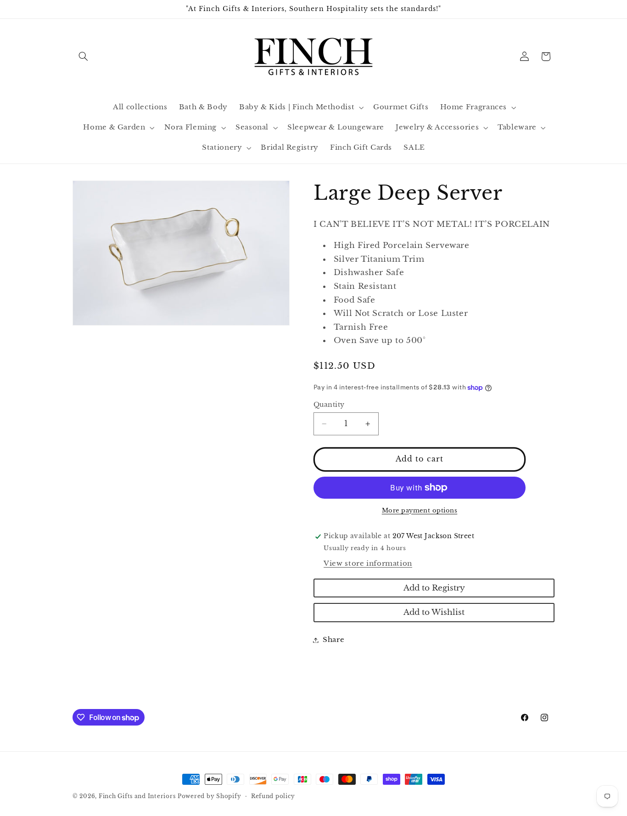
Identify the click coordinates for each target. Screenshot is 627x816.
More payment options (420, 510)
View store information (368, 563)
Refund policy (273, 796)
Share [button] (333, 640)
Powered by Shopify (209, 796)
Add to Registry (434, 588)
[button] (83, 56)
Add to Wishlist (434, 612)
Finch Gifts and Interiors (137, 796)
